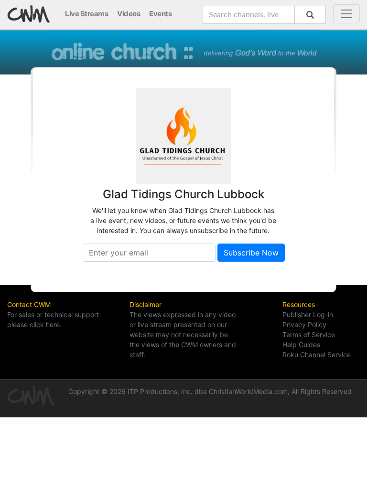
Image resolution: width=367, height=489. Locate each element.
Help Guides (301, 344)
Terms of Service (308, 334)
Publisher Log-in (307, 314)
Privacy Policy (304, 324)
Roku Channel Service (316, 355)
